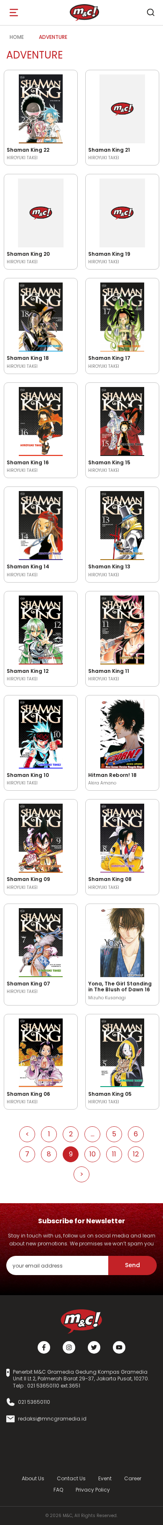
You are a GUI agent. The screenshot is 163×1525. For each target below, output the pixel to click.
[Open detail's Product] (40, 107)
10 (92, 1154)
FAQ (58, 1489)
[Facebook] (44, 1347)
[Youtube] (119, 1347)
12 (136, 1154)
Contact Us (71, 1478)
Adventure (53, 37)
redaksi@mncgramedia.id (52, 1419)
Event (105, 1478)
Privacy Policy (93, 1489)
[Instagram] (69, 1347)
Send (132, 1265)
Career (132, 1478)
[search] (150, 12)
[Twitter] (94, 1347)
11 (114, 1154)
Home (17, 37)
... (92, 1134)
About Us (33, 1478)
